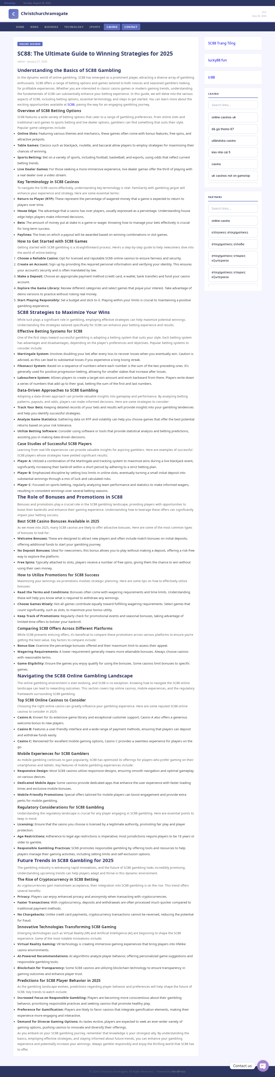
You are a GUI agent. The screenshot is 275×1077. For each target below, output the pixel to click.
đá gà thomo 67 (223, 129)
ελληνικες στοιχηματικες (230, 232)
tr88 (211, 77)
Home (20, 27)
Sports (94, 27)
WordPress (179, 1071)
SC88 (71, 104)
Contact (131, 27)
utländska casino (224, 140)
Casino (112, 27)
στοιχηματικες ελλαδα (228, 244)
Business (51, 27)
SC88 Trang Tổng (221, 43)
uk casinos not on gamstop (231, 175)
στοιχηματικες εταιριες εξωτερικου (229, 258)
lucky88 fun (217, 60)
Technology (73, 27)
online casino (221, 220)
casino (216, 164)
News (34, 27)
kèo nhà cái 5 (221, 152)
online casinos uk (224, 117)
